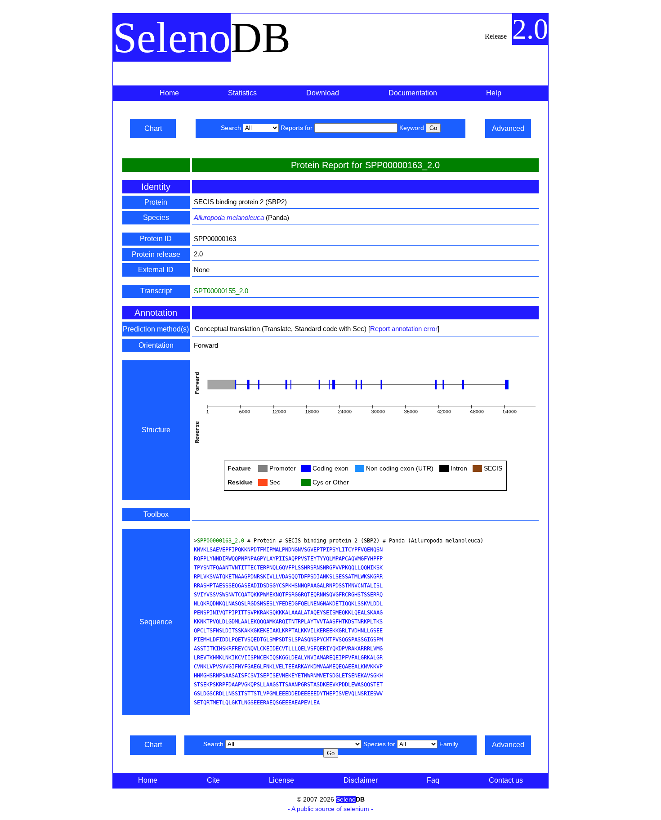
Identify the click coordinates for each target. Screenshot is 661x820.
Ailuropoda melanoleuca (229, 217)
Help (493, 93)
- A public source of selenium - (330, 808)
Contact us (506, 780)
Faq (433, 780)
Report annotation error (404, 328)
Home (169, 93)
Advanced (508, 128)
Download (322, 93)
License (281, 780)
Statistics (242, 93)
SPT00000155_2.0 (221, 291)
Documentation (413, 93)
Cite (213, 780)
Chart (153, 128)
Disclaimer (361, 780)
